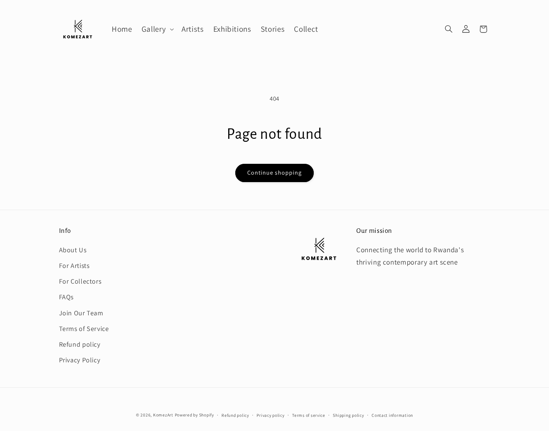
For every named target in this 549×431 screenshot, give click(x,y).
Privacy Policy (79, 360)
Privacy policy (270, 415)
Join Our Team (81, 312)
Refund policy (79, 344)
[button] (157, 29)
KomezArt (163, 415)
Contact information (392, 415)
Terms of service (308, 415)
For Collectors (80, 281)
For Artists (74, 265)
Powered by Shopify (194, 415)
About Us (73, 249)
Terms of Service (84, 328)
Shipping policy (348, 415)
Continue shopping (274, 173)
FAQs (66, 297)
